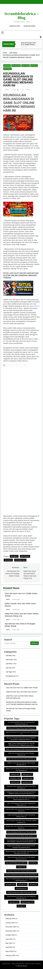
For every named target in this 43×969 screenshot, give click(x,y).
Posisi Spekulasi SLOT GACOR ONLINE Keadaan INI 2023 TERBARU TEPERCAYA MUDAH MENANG (21, 840)
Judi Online (16, 66)
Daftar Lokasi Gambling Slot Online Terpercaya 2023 (21, 749)
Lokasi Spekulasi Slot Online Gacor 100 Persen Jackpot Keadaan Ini (21, 821)
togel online (13, 902)
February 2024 (10, 918)
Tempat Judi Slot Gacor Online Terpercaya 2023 (21, 892)
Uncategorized (10, 676)
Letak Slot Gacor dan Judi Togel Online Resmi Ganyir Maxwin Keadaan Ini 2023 (21, 798)
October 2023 (10, 935)
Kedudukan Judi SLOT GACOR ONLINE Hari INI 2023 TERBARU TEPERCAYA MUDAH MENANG (21, 792)
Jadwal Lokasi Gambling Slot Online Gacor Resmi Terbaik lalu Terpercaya (21, 769)
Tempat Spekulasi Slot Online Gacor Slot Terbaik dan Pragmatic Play (21, 897)
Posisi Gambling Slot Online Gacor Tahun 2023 (21, 832)
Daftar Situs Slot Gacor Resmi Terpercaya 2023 (21, 759)
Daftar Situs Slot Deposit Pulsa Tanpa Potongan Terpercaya (21, 754)
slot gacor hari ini (33, 306)
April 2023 (9, 947)
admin (7, 90)
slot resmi (33, 884)
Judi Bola (7, 66)
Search (35, 643)
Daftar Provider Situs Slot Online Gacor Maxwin (21, 692)
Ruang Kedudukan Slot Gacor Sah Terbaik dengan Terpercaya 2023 (21, 858)
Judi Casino (27, 774)
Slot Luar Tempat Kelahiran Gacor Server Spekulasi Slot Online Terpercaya (21, 879)
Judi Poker (25, 66)
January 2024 (10, 923)
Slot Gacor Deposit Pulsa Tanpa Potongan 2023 (21, 871)
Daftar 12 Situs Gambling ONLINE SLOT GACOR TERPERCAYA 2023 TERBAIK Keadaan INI (21, 744)
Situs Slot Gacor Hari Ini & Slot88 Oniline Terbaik (28, 44)
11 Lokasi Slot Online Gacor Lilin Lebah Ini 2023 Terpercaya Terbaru (21, 723)
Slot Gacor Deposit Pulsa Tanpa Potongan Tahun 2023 (21, 874)
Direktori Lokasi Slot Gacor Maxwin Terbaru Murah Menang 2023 (21, 763)
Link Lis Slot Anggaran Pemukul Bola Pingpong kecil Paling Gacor (21, 804)
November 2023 (11, 931)
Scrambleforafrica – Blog (21, 15)
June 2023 (9, 939)
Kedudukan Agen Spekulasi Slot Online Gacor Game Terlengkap (21, 787)
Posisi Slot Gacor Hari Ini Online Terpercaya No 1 (21, 836)
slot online (8, 560)
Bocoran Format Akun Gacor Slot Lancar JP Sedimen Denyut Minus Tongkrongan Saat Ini (21, 738)
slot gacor (18, 137)
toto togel (21, 906)
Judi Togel (7, 69)
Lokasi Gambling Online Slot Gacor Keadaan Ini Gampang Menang (21, 810)
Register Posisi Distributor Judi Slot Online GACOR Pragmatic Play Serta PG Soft (21, 846)
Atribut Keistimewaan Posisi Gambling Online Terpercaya (21, 733)
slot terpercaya (20, 560)
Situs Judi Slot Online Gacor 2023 (16, 863)
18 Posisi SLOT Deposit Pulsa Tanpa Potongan (21, 728)
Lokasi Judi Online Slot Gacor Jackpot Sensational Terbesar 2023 (21, 815)
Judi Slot (34, 66)
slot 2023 (33, 863)
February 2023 (10, 955)
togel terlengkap (27, 902)
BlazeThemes (22, 966)
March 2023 (9, 951)
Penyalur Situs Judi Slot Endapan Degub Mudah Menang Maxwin (21, 827)
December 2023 (11, 927)
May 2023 (9, 943)
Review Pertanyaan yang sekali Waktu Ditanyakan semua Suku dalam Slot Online (21, 852)
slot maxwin (25, 556)
